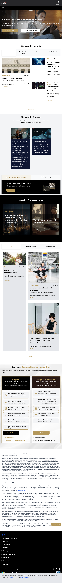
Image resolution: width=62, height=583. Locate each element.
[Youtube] (56, 569)
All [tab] (9, 52)
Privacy (5, 541)
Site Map (6, 564)
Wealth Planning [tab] (50, 246)
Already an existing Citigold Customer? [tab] (16, 177)
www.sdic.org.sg (22, 490)
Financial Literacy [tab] (31, 246)
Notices (5, 547)
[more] (3, 8)
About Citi (6, 557)
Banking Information (9, 554)
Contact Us (6, 561)
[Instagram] (53, 569)
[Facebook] (59, 569)
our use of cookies (24, 577)
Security (5, 551)
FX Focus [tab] (38, 52)
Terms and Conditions (10, 538)
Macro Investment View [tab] (24, 52)
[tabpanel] (31, 84)
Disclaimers (6, 544)
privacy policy (13, 577)
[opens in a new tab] (4, 3)
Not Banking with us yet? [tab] (45, 177)
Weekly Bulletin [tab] (53, 52)
